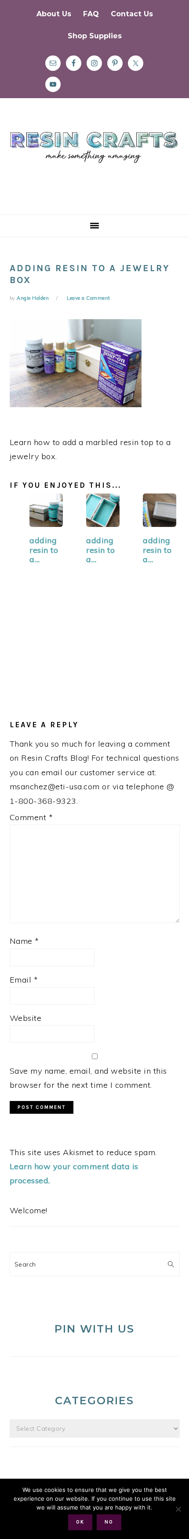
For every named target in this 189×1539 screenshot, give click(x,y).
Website (26, 1018)
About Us (53, 14)
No (109, 1522)
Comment (31, 817)
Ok (80, 1522)
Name (24, 941)
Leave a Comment (88, 298)
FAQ (91, 14)
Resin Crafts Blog (94, 164)
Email (24, 980)
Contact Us (132, 14)
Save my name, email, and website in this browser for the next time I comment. (88, 1078)
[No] (178, 1509)
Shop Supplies (95, 36)
